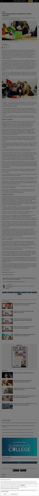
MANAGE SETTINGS (14, 494)
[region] (19, 487)
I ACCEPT (5, 494)
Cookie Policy (23, 485)
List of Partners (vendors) (5, 491)
